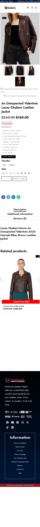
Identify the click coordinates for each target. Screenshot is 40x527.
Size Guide (8, 157)
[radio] (4, 165)
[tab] (20, 209)
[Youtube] (12, 422)
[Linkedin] (12, 427)
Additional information (20, 214)
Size (4, 169)
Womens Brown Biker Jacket (13, 306)
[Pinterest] (17, 422)
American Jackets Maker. (17, 485)
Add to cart (20, 179)
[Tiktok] (7, 427)
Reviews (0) (20, 218)
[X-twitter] (27, 422)
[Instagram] (22, 422)
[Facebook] (7, 422)
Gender (6, 161)
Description (20, 209)
